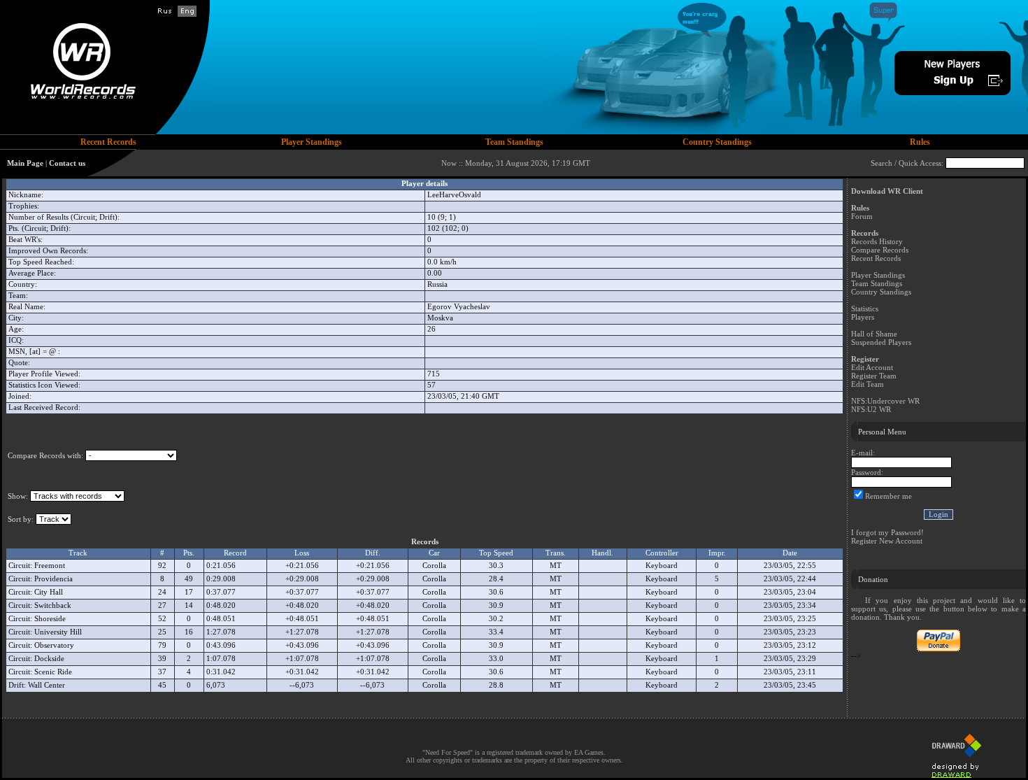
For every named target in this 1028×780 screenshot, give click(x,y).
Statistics (864, 308)
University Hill (58, 631)
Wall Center (46, 685)
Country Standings (881, 292)
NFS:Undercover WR (885, 401)
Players (862, 317)
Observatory (54, 645)
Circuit (19, 565)
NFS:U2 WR (871, 409)
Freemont (49, 565)
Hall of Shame (874, 333)
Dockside (49, 658)
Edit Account (872, 367)
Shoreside (50, 618)
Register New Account (886, 541)
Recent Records (876, 258)
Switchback (52, 605)
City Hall (48, 592)
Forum (862, 216)
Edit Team (867, 384)
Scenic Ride (53, 671)
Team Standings (876, 283)
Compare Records (879, 250)
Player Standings (878, 275)
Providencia (53, 578)
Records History (877, 241)
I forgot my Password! (887, 532)
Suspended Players (881, 342)
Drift (16, 685)
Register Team (874, 375)
